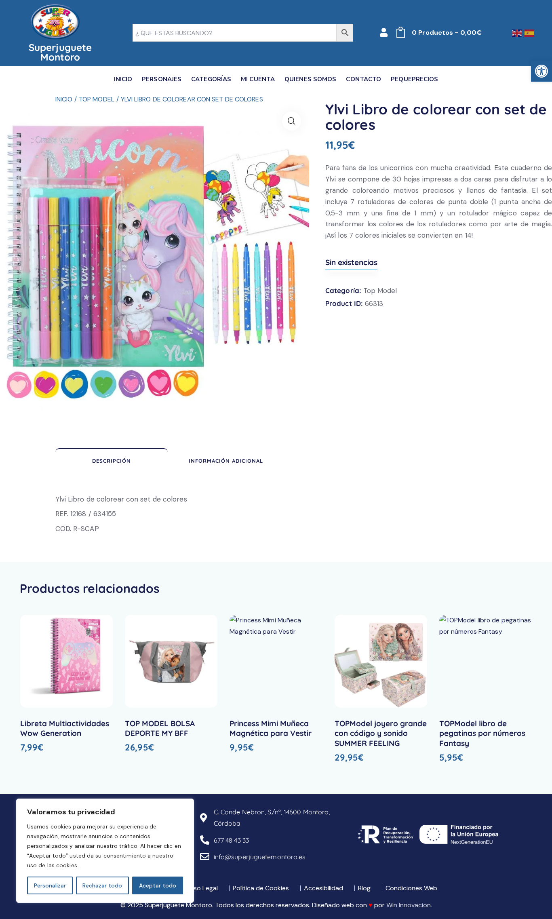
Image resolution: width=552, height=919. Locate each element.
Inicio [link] (64, 99)
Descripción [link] (111, 460)
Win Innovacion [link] (408, 905)
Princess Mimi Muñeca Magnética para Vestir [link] (271, 728)
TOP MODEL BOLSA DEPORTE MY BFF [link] (160, 728)
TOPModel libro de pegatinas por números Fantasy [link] (482, 733)
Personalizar (50, 885)
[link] (541, 71)
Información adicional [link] (226, 460)
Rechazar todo (102, 885)
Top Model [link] (96, 99)
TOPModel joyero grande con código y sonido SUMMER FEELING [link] (381, 733)
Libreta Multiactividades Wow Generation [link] (64, 728)
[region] (105, 851)
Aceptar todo (157, 885)
